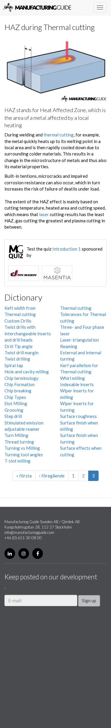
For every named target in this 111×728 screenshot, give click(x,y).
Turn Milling (16, 435)
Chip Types (15, 397)
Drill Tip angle (18, 346)
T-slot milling (17, 460)
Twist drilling (17, 358)
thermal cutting (59, 134)
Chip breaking (17, 390)
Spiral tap (13, 365)
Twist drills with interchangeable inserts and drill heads (27, 333)
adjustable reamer (22, 429)
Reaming (68, 346)
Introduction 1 (66, 248)
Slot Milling (15, 403)
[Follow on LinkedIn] (9, 553)
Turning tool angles (23, 454)
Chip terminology (21, 378)
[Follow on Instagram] (23, 553)
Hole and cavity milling (26, 371)
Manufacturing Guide (36, 7)
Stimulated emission (24, 422)
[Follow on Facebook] (37, 553)
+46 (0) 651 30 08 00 (23, 537)
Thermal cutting (75, 308)
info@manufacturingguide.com (29, 532)
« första (24, 475)
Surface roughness (78, 416)
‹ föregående (52, 475)
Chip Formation (19, 384)
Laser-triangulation (79, 339)
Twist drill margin (21, 352)
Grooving (13, 410)
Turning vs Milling (22, 448)
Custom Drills (17, 320)
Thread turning (19, 441)
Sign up (89, 600)
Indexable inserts (77, 384)
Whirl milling (72, 378)
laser (44, 214)
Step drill (13, 416)
